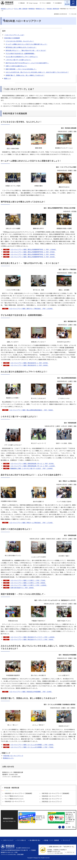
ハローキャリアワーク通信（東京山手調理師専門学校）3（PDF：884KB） (32, 254)
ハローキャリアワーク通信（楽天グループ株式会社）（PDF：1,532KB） (31, 308)
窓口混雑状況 (58, 3)
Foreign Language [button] (33, 3)
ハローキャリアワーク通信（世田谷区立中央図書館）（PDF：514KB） (30, 692)
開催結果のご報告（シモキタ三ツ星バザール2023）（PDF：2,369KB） (31, 468)
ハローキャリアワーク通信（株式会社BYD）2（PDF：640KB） (29, 365)
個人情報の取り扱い (35, 840)
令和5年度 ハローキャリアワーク (52, 801)
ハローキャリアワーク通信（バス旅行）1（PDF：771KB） (28, 580)
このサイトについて (8, 840)
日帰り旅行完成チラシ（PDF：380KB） (22, 588)
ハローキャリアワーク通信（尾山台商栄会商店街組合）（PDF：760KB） (31, 410)
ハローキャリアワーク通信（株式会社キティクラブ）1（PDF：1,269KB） (32, 637)
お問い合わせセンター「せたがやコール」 (62, 847)
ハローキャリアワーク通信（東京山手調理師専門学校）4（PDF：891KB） (32, 257)
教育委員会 (32, 9)
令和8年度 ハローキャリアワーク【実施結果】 (19, 793)
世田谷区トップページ (7, 9)
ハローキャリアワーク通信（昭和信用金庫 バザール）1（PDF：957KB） (32, 463)
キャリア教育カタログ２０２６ (14, 796)
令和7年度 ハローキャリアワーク (52, 799)
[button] (21, 3)
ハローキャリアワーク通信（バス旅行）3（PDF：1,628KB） (28, 585)
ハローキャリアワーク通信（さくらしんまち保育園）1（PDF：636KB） (32, 745)
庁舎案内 (33, 850)
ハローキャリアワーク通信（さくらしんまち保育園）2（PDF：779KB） (32, 747)
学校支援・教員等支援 (53, 9)
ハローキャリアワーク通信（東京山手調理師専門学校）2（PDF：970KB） (32, 252)
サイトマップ (66, 840)
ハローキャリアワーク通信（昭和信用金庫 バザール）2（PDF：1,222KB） (33, 466)
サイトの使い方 (21, 840)
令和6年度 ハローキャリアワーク (13, 756)
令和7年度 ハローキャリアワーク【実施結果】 (56, 793)
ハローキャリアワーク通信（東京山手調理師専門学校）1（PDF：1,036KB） (33, 249)
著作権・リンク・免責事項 (51, 840)
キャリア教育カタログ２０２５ (14, 799)
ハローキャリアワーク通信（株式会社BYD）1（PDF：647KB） (29, 363)
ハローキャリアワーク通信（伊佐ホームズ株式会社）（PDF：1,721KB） (31, 523)
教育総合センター (40, 9)
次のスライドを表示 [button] (64, 827)
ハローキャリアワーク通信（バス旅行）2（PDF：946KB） (28, 583)
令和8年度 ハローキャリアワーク (52, 796)
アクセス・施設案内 (46, 3)
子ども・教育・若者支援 (20, 9)
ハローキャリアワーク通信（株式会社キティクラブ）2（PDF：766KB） (32, 639)
